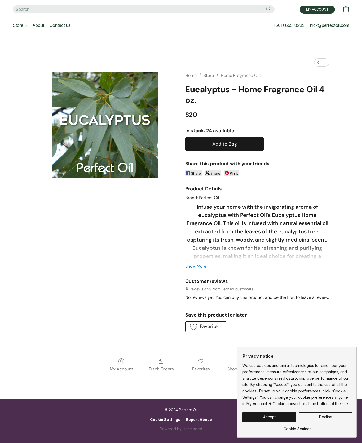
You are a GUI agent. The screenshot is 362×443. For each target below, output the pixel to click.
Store (18, 25)
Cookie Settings (165, 419)
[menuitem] (318, 62)
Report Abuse (199, 419)
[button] (317, 10)
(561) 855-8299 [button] (289, 25)
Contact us (60, 25)
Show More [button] (195, 266)
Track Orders (161, 369)
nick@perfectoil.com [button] (329, 25)
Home (191, 75)
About (38, 25)
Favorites (201, 369)
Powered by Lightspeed (181, 429)
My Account (121, 369)
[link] (297, 427)
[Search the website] (268, 9)
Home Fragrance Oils (241, 75)
